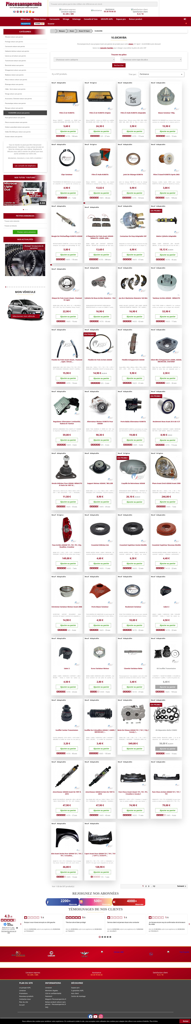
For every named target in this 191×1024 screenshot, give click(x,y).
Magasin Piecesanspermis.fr (55, 999)
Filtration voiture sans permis (14, 37)
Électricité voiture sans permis (14, 65)
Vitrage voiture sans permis (13, 94)
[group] (25, 193)
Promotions (23, 993)
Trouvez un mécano (11, 226)
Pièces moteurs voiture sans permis (16, 80)
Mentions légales (51, 990)
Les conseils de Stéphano (25, 166)
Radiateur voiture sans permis (14, 75)
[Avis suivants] (189, 924)
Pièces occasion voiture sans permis (16, 122)
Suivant (182, 886)
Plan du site (23, 1002)
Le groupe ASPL (25, 988)
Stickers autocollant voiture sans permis (17, 127)
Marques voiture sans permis (14, 108)
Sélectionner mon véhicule (24, 316)
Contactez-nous (25, 999)
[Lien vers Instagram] (100, 1016)
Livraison (22, 990)
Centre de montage (78, 996)
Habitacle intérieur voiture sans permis (17, 51)
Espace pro (75, 988)
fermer (185, 1021)
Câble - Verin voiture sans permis (15, 89)
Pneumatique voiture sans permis (15, 103)
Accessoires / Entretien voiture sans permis (18, 99)
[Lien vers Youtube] (95, 1016)
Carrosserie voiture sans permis (15, 46)
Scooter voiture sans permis (13, 136)
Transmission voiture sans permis (15, 61)
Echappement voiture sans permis (15, 70)
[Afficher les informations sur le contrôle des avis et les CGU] (17, 928)
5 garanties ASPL (77, 990)
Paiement (48, 996)
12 (154, 886)
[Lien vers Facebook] (90, 1016)
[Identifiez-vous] (185, 19)
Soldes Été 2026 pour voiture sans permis (18, 132)
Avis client (75, 993)
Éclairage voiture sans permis (14, 84)
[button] (25, 19)
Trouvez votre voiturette (12, 221)
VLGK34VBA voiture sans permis (19, 113)
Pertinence (161, 74)
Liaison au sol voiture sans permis (15, 56)
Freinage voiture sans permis (14, 42)
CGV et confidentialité (53, 993)
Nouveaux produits (26, 996)
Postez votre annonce (26, 232)
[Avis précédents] (20, 924)
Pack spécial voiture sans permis (15, 117)
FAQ (46, 1007)
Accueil (22, 1005)
